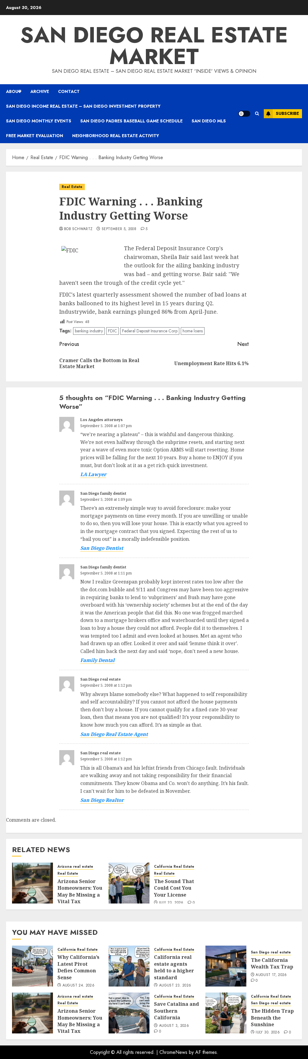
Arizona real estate (75, 866)
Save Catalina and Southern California (176, 1011)
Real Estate (72, 186)
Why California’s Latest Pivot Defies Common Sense (78, 967)
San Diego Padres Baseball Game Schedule (131, 121)
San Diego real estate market (154, 45)
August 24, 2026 (78, 985)
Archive (39, 91)
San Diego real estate (100, 679)
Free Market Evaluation (34, 136)
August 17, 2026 (271, 975)
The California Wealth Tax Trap (272, 963)
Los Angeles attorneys (101, 419)
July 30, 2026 (268, 1032)
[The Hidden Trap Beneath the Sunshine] (225, 1013)
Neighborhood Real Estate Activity (115, 136)
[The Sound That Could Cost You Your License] (129, 883)
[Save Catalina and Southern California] (129, 1013)
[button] (257, 113)
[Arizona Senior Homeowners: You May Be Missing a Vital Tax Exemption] (32, 883)
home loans (193, 331)
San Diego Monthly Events (38, 121)
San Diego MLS (209, 121)
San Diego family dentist (103, 493)
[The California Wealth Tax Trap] (225, 966)
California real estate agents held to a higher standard (174, 967)
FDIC (112, 331)
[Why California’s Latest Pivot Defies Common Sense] (32, 966)
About (13, 91)
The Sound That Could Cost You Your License (174, 888)
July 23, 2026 (171, 902)
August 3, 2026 (174, 1026)
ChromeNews (173, 1052)
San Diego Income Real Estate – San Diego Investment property (83, 106)
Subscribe (287, 113)
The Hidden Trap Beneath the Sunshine (272, 1018)
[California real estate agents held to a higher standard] (129, 966)
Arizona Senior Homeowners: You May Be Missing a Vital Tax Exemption (79, 895)
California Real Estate (174, 866)
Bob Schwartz (78, 229)
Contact (69, 91)
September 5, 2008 (119, 229)
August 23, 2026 (175, 985)
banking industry (89, 331)
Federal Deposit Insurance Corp (149, 331)
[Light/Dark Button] (244, 114)
